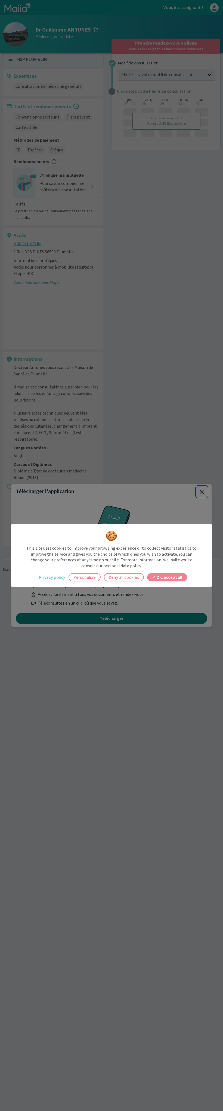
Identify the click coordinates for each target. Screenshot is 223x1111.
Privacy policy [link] (52, 577)
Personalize (84, 577)
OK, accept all (169, 577)
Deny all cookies (124, 577)
